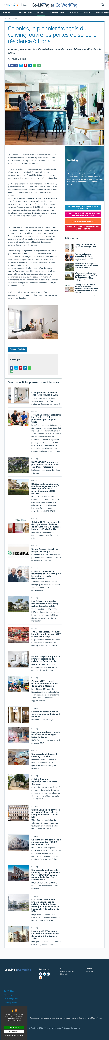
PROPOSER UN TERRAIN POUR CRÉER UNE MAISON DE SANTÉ (83, 228)
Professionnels (102, 13)
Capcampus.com (36, 1018)
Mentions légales (67, 971)
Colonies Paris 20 (17, 349)
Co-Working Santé (24, 13)
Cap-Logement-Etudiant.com (90, 1018)
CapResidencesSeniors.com (67, 1018)
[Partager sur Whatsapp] (34, 65)
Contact (26, 5)
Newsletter (37, 5)
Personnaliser (14, 1031)
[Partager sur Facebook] (11, 368)
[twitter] (9, 4)
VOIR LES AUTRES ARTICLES (89, 296)
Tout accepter (14, 1027)
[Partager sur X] (21, 65)
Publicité (89, 971)
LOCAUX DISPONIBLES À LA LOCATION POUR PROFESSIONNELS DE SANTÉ (83, 214)
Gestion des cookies (72, 1028)
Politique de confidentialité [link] (14, 1035)
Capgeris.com (49, 1018)
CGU (62, 969)
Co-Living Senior (57, 13)
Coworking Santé (11, 998)
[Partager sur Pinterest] (25, 65)
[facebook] (6, 4)
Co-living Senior (10, 1002)
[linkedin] (13, 4)
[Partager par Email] (39, 65)
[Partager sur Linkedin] (30, 65)
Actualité (74, 13)
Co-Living (41, 13)
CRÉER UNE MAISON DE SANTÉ (82, 221)
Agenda (87, 13)
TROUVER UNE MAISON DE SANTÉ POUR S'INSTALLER (83, 208)
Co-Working (5, 13)
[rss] (17, 4)
